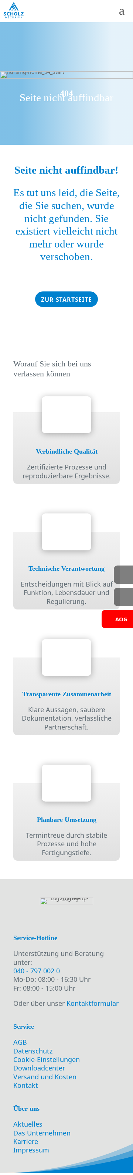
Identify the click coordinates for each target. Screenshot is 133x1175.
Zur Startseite (66, 300)
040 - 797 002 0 (36, 970)
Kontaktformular (92, 1003)
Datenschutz (32, 1050)
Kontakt (25, 1085)
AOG (121, 619)
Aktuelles (27, 1124)
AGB (20, 1042)
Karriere (25, 1141)
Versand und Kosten (44, 1076)
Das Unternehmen (42, 1132)
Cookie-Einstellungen (46, 1059)
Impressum (31, 1149)
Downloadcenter (39, 1067)
